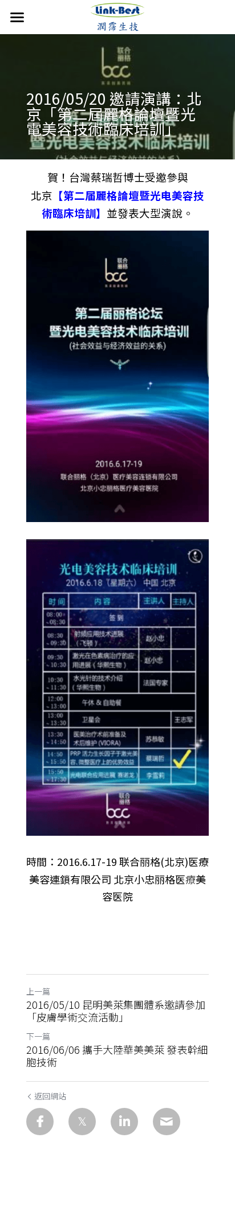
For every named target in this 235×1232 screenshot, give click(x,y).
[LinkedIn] (124, 1121)
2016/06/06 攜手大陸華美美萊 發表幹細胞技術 (117, 1056)
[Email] (166, 1121)
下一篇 (38, 1036)
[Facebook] (40, 1121)
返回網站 (50, 1096)
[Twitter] (82, 1121)
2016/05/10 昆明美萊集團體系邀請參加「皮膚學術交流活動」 (115, 1011)
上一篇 (38, 991)
